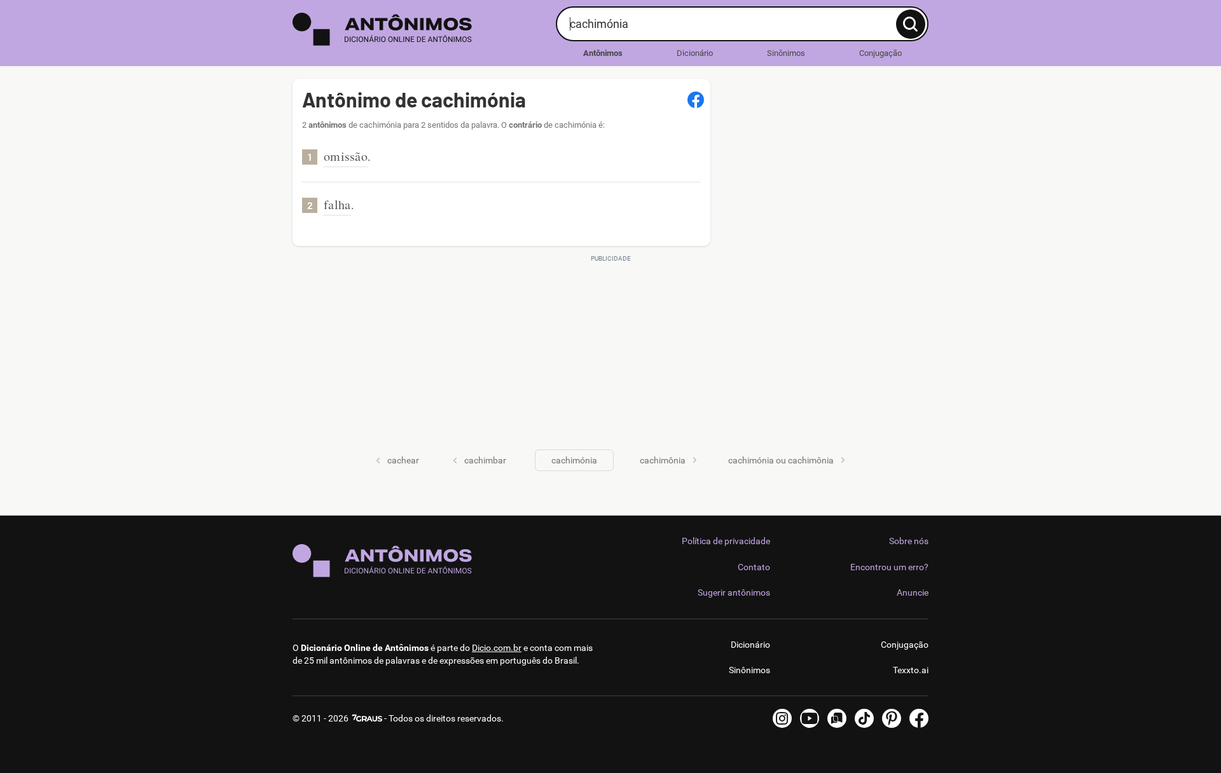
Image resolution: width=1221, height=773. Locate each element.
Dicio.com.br (496, 648)
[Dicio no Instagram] (782, 718)
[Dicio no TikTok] (864, 718)
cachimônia (663, 460)
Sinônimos (786, 53)
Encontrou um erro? (889, 567)
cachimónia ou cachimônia (781, 460)
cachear (403, 460)
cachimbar (485, 460)
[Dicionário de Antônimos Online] (419, 29)
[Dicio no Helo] (836, 718)
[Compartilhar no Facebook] (695, 100)
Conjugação (880, 53)
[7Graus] (366, 718)
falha (337, 204)
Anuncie (912, 592)
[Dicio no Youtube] (809, 718)
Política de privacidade (726, 541)
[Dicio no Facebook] (918, 718)
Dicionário (695, 53)
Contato (754, 567)
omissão (346, 156)
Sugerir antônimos (734, 592)
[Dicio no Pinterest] (891, 718)
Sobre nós (908, 541)
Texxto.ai (910, 670)
